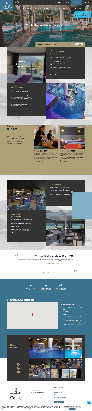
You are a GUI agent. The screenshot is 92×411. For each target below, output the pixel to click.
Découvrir (38, 161)
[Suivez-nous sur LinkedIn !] (18, 372)
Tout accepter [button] (72, 409)
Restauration (47, 8)
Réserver (79, 44)
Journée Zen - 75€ (40, 151)
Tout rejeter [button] (78, 406)
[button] (32, 314)
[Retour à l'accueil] (6, 5)
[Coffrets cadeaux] (89, 403)
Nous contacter (78, 8)
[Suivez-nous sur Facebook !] (18, 368)
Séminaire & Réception (59, 8)
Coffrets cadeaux (58, 389)
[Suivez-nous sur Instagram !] (18, 364)
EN (88, 2)
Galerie (69, 8)
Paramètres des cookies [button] (69, 406)
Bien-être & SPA (37, 8)
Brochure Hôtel (57, 394)
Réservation (76, 2)
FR (85, 2)
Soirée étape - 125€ (67, 151)
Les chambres (26, 8)
